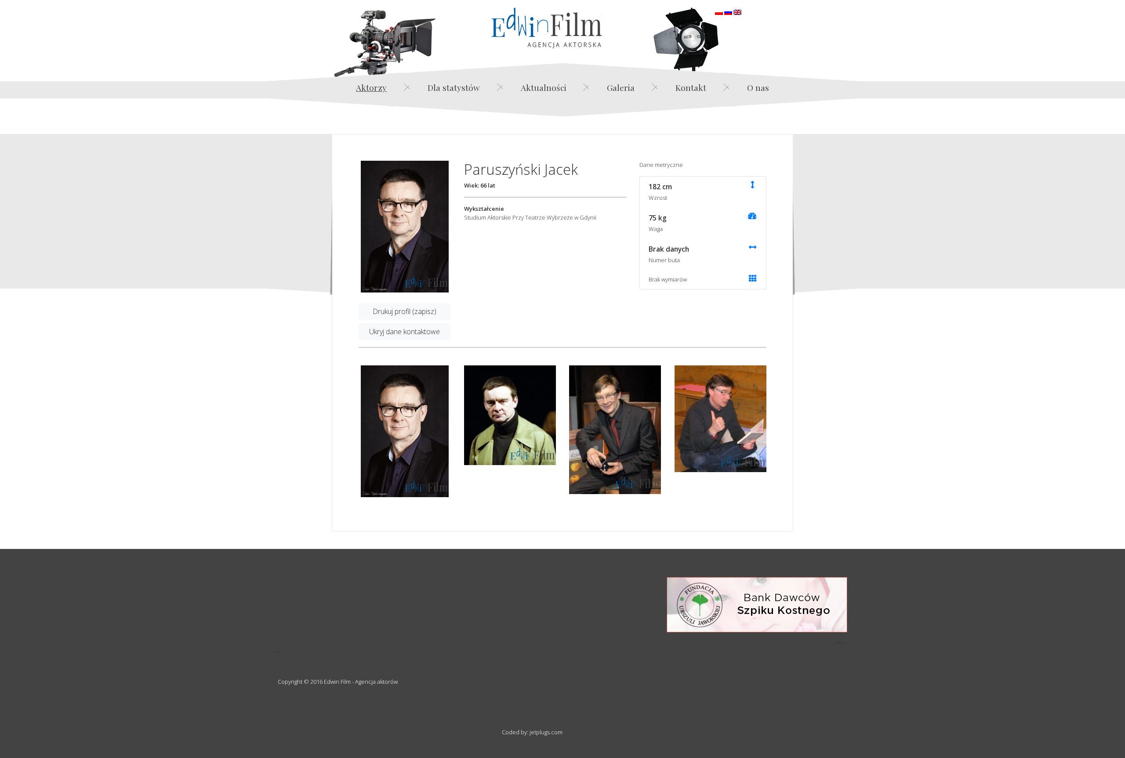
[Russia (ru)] (728, 11)
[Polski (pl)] (719, 11)
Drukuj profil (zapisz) (404, 311)
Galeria (621, 87)
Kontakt (690, 87)
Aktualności (543, 87)
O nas (758, 87)
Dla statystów (454, 87)
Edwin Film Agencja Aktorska (546, 27)
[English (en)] (737, 11)
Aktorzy (371, 87)
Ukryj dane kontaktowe (404, 331)
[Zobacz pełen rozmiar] (405, 226)
